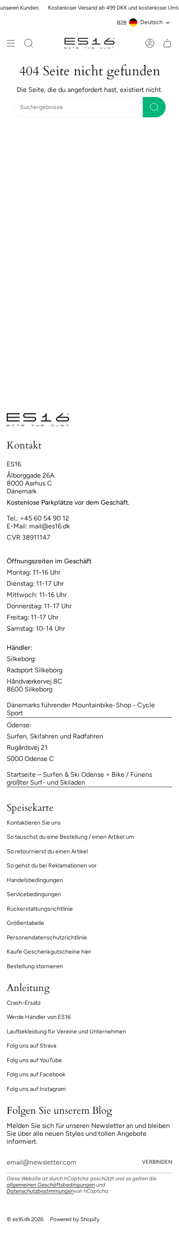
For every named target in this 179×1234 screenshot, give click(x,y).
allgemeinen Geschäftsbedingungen (51, 1185)
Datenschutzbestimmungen (40, 1191)
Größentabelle (25, 923)
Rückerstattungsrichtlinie (40, 908)
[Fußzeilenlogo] (38, 419)
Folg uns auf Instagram (36, 1089)
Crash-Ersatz (24, 1002)
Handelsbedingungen (35, 880)
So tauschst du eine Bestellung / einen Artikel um (70, 836)
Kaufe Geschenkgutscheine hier (49, 951)
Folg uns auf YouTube (34, 1060)
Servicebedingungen (34, 894)
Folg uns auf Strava (31, 1045)
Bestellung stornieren (35, 966)
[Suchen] (154, 107)
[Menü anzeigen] (10, 43)
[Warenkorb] (167, 43)
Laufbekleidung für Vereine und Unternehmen (66, 1031)
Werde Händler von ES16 (39, 1017)
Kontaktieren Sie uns (34, 822)
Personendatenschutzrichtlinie (47, 937)
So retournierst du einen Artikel (47, 851)
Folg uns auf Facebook (36, 1074)
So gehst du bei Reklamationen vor (52, 865)
